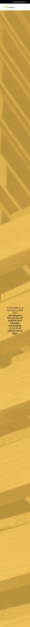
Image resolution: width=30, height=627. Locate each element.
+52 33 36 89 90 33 (20, 2)
